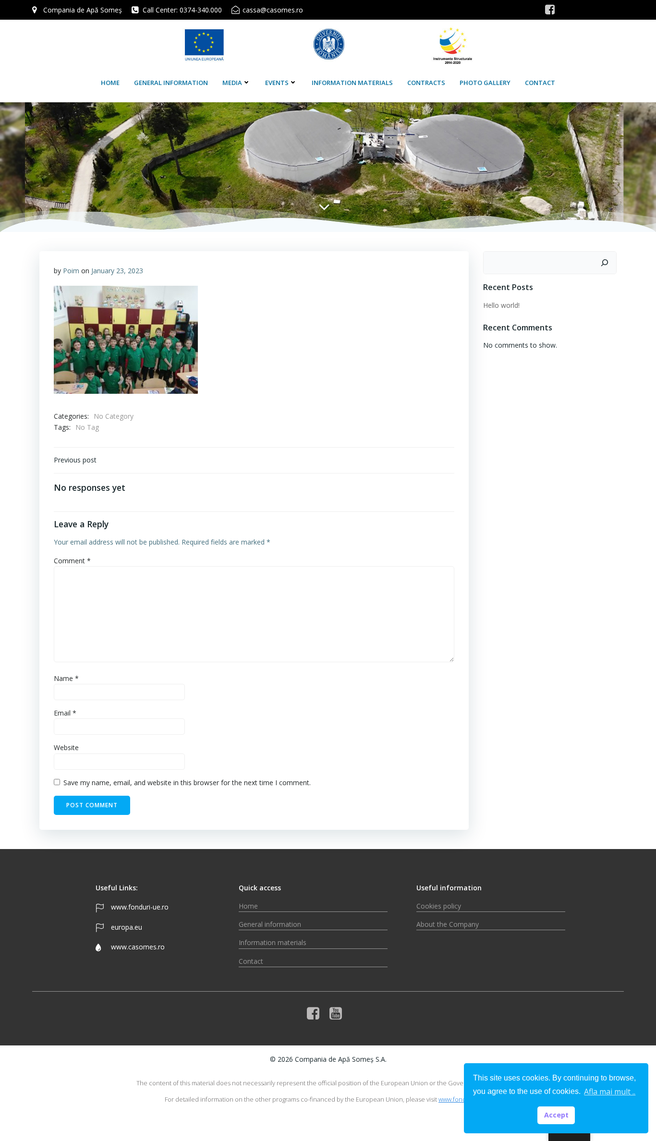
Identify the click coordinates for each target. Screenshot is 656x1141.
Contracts (426, 82)
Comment (72, 560)
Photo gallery (485, 82)
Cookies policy (438, 905)
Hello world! (501, 305)
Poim (71, 270)
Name (66, 678)
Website (66, 747)
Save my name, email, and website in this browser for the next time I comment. (187, 782)
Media (232, 82)
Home (110, 82)
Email (65, 712)
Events (277, 82)
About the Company (447, 924)
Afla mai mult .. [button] (609, 1091)
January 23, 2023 (117, 270)
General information (171, 82)
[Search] (604, 263)
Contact (540, 82)
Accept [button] (556, 1114)
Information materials (352, 82)
